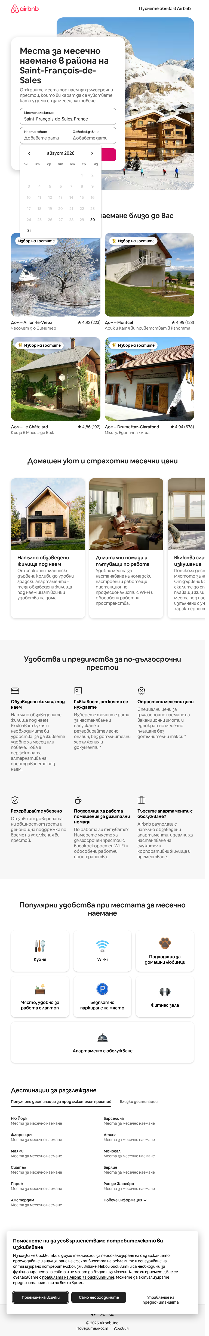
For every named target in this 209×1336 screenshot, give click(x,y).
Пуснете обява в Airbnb (165, 8)
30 (92, 219)
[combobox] (68, 119)
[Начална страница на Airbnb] (25, 8)
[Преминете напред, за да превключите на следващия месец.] (92, 153)
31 (29, 230)
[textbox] (44, 138)
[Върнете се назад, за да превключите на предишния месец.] (29, 153)
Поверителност (92, 1328)
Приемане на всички (41, 1297)
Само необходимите (99, 1297)
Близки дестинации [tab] (139, 1101)
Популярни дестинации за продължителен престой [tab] (61, 1101)
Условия (121, 1328)
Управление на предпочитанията (161, 1300)
